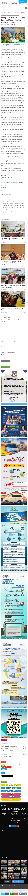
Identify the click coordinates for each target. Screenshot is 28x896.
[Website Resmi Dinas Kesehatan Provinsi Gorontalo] (14, 3)
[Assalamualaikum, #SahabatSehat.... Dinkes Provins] (17, 870)
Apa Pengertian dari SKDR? (7, 750)
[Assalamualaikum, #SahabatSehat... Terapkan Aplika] (4, 863)
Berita (3, 15)
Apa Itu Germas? (4, 748)
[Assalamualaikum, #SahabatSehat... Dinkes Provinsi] (24, 863)
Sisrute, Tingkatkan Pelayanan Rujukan (9, 746)
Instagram (3, 190)
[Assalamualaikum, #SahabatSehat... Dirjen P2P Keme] (4, 870)
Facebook (3, 187)
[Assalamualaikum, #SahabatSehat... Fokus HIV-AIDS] (17, 863)
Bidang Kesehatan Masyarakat (9, 15)
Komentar (3, 324)
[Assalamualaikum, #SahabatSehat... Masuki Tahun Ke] (17, 876)
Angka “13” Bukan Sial (6, 756)
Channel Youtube (5, 184)
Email (15, 341)
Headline (17, 15)
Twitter (2, 189)
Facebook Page (4, 185)
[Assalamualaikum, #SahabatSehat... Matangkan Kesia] (11, 870)
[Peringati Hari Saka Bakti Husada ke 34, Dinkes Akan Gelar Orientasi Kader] (13, 222)
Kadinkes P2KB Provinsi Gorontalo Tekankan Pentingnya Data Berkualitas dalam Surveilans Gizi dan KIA (12, 262)
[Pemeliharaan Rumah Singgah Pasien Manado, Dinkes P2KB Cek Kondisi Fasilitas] (13, 269)
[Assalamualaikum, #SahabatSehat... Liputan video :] (24, 870)
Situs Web (3, 346)
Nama (2, 341)
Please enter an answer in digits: (8, 352)
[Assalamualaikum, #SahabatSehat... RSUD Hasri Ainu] (11, 863)
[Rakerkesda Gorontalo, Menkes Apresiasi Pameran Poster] (13, 291)
